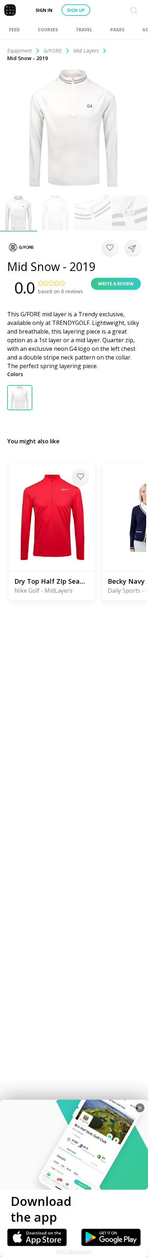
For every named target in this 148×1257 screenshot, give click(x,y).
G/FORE (52, 50)
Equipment (19, 50)
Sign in (44, 10)
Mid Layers (86, 50)
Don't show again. (74, 1251)
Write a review (116, 284)
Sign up (76, 10)
